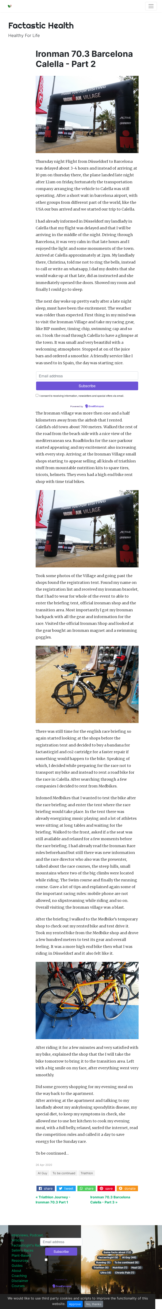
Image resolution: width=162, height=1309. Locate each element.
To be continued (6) (127, 1262)
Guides (17, 1265)
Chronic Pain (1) (124, 1272)
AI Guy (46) (129, 1257)
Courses (18, 1286)
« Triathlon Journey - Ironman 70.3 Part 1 (53, 1199)
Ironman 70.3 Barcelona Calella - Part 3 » (110, 1199)
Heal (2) (136, 1267)
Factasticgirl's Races (28, 1245)
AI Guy (42, 1173)
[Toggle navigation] (151, 6)
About (16, 1270)
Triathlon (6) (101, 1267)
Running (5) (103, 1262)
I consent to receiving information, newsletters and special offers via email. (81, 395)
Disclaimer (20, 1281)
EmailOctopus (96, 406)
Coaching (19, 1276)
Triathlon (87, 1173)
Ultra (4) (105, 1272)
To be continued (64, 1173)
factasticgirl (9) (108, 1257)
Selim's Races (22, 1250)
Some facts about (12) (117, 1252)
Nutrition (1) (120, 1267)
